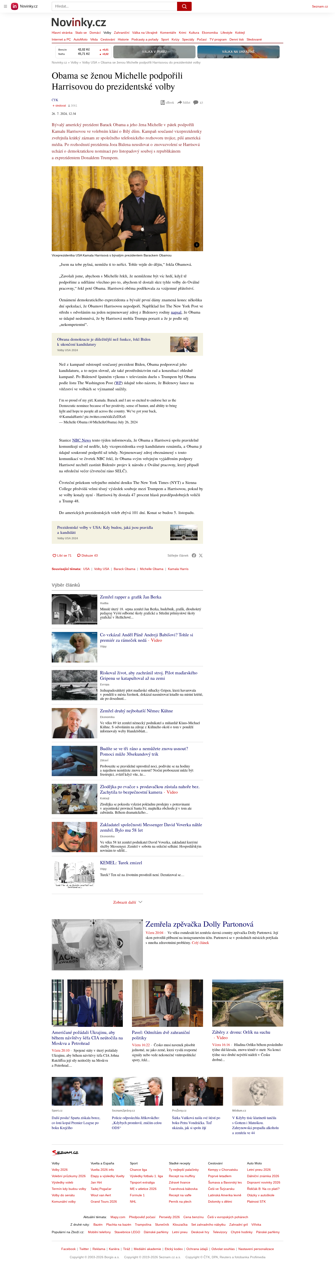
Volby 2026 (60, 1169)
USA (86, 569)
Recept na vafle (180, 1195)
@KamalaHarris (70, 416)
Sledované (254, 39)
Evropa (104, 684)
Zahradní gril (238, 1224)
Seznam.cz (320, 6)
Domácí (95, 32)
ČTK (55, 100)
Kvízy (175, 39)
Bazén (98, 1224)
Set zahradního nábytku (208, 1224)
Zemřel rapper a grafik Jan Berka (130, 597)
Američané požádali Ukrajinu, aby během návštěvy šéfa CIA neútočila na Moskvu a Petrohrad (87, 1037)
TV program (218, 39)
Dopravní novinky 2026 (263, 1182)
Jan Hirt (96, 1182)
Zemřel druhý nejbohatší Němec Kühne (136, 711)
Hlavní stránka (62, 32)
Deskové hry (200, 1232)
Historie (123, 39)
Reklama (99, 1249)
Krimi (182, 32)
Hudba (104, 603)
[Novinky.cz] (79, 23)
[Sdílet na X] (200, 555)
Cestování (107, 39)
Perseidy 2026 (169, 1217)
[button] (127, 208)
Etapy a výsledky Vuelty (107, 1176)
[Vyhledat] (184, 6)
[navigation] (5, 6)
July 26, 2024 (128, 421)
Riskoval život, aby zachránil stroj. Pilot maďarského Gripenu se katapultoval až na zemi (148, 675)
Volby (107, 32)
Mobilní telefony (99, 1232)
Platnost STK (256, 1201)
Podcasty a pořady (144, 39)
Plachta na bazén (118, 1224)
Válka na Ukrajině (144, 32)
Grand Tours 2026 (104, 1201)
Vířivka (256, 1224)
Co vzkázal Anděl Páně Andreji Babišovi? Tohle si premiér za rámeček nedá (146, 637)
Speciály (188, 39)
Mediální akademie (147, 1249)
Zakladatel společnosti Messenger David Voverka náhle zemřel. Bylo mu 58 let (151, 827)
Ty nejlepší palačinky (184, 1169)
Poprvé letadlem (220, 1176)
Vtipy (103, 646)
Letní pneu (180, 1232)
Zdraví (104, 760)
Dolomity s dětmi (220, 1201)
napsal (176, 312)
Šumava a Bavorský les (225, 1182)
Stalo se (81, 32)
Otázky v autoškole (260, 1195)
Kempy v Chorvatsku (223, 1169)
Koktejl (240, 32)
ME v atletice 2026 (143, 1189)
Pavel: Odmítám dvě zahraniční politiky (161, 1035)
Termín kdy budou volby (69, 1189)
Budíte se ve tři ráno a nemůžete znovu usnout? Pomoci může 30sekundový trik (144, 751)
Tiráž (126, 1249)
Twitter (84, 1249)
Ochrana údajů (197, 1249)
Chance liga (138, 1169)
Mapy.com (118, 1217)
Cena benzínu (193, 1217)
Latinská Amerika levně (224, 1195)
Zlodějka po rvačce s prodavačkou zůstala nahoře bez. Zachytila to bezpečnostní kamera (150, 789)
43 (201, 102)
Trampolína (143, 1224)
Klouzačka (180, 1224)
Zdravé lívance (179, 1182)
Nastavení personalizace (256, 1249)
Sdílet (186, 102)
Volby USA (101, 569)
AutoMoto (81, 39)
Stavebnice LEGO (127, 1232)
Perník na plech (180, 1201)
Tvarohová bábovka (183, 1189)
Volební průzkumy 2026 (69, 1176)
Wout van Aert (101, 1195)
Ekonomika (210, 32)
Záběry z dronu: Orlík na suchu (241, 1032)
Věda (94, 39)
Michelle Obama (151, 569)
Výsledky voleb (62, 1182)
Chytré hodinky (242, 1232)
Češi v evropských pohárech (227, 1217)
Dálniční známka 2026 (263, 1176)
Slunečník (162, 1224)
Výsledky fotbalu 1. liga (146, 1176)
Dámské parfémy (156, 1232)
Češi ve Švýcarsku (221, 1189)
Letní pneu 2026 (259, 1169)
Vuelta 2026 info (102, 1169)
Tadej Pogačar (101, 1189)
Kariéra (114, 1249)
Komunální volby (64, 1201)
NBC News (81, 440)
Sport (165, 39)
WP (118, 382)
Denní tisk (236, 39)
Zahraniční (121, 32)
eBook (170, 102)
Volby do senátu (63, 1195)
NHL (133, 1201)
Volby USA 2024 (67, 350)
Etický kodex (174, 1249)
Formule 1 (137, 1195)
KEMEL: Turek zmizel (121, 862)
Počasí (202, 39)
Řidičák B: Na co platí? (263, 1189)
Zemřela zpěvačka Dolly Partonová (199, 923)
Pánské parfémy (268, 1232)
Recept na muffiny (182, 1176)
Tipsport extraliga (142, 1182)
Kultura (194, 32)
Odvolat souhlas (223, 1249)
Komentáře (168, 32)
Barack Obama (124, 569)
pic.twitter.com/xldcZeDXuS (105, 416)
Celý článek (200, 942)
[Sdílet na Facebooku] (194, 555)
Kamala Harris (178, 569)
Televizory (220, 1232)
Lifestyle (226, 32)
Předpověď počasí (142, 1217)
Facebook (68, 1249)
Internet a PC (61, 39)
